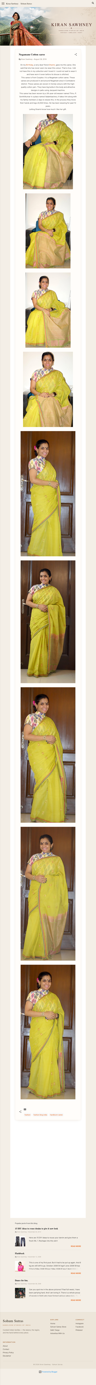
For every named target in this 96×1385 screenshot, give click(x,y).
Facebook (80, 1327)
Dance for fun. (21, 1280)
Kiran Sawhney (12, 3)
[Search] (93, 3)
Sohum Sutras (26, 3)
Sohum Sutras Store (58, 1327)
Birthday (29, 65)
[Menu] (3, 3)
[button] (75, 55)
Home (52, 1323)
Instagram (80, 1323)
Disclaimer (7, 1356)
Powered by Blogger (49, 1372)
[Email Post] (25, 1110)
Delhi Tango (55, 1330)
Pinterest (79, 1330)
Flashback (19, 1253)
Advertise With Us (57, 1333)
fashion (27, 1115)
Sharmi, (52, 65)
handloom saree (56, 1115)
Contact (6, 1349)
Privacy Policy (8, 1352)
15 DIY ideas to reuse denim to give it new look (36, 1228)
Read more (76, 1246)
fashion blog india (40, 1115)
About (5, 1346)
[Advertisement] (48, 1196)
